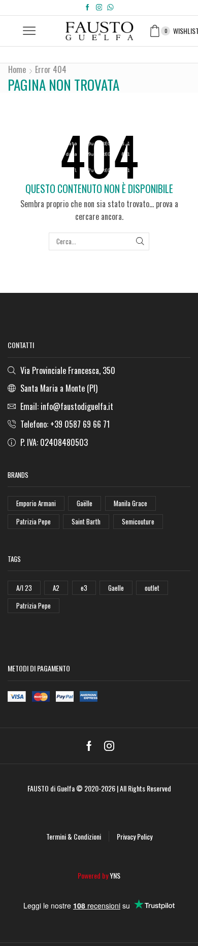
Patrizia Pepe (33, 521)
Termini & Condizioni (73, 836)
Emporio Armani (36, 503)
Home (17, 69)
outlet (152, 588)
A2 (56, 588)
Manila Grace (130, 503)
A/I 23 (24, 588)
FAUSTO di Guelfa (51, 788)
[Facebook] (87, 7)
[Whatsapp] (110, 7)
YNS (115, 875)
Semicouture (138, 521)
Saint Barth (86, 521)
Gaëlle (84, 503)
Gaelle (116, 588)
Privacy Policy (134, 836)
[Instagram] (99, 7)
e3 (84, 588)
